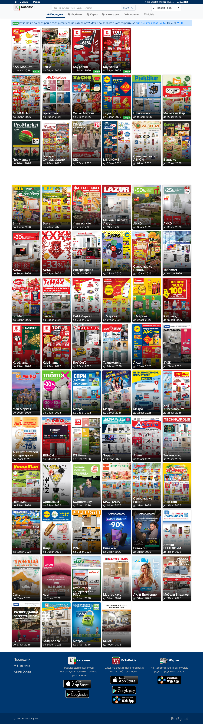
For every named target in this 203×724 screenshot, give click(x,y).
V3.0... (181, 23)
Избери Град (163, 7)
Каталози (27, 7)
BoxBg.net (179, 719)
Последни (21, 659)
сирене (140, 23)
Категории (22, 671)
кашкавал (152, 23)
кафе (163, 23)
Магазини (21, 665)
